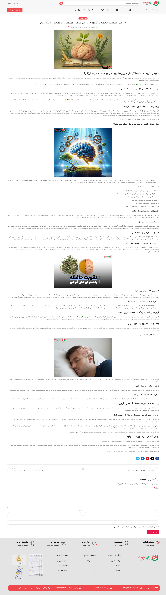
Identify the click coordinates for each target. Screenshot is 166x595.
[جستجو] (61, 3)
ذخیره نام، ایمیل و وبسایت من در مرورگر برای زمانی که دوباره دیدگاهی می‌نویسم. (133, 527)
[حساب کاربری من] (17, 3)
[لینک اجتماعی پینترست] (147, 458)
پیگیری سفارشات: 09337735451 (67, 588)
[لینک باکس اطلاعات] (145, 543)
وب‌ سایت (156, 519)
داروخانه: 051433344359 (101, 588)
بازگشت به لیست (83, 469)
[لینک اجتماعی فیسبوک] (157, 458)
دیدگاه (156, 488)
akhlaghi (84, 27)
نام (157, 511)
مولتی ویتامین (83, 18)
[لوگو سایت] (150, 3)
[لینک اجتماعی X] (152, 458)
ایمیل (80, 511)
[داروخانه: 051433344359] (111, 588)
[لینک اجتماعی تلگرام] (138, 458)
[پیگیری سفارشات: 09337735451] (80, 588)
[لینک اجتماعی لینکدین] (143, 458)
